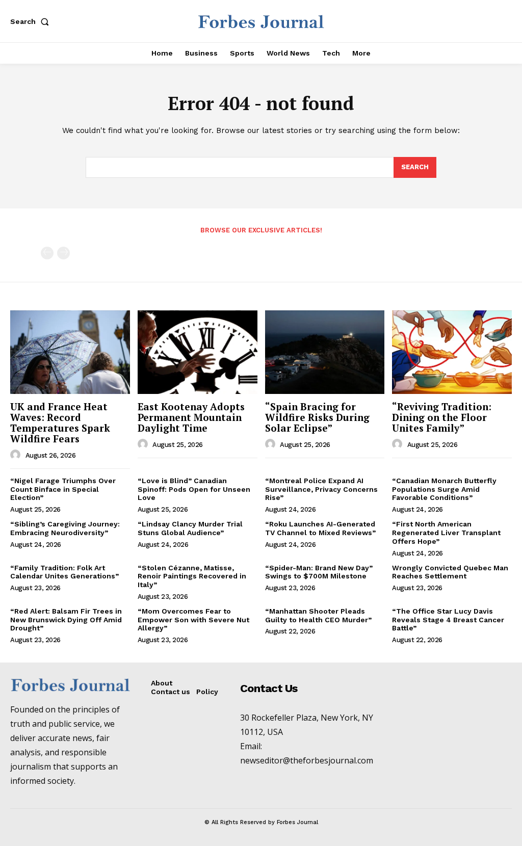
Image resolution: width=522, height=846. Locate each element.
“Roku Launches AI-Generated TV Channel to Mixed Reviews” (320, 528)
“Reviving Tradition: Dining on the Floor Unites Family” (441, 417)
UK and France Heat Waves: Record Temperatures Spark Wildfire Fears (60, 422)
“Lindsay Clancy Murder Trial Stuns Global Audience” (190, 528)
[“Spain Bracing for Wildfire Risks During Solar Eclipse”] (325, 352)
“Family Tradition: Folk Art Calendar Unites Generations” (64, 572)
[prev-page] (47, 253)
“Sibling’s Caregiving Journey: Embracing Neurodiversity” (65, 528)
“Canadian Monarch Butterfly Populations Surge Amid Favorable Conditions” (444, 489)
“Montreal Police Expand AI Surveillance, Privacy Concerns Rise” (321, 489)
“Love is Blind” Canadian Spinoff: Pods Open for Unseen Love (194, 489)
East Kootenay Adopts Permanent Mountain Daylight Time (191, 417)
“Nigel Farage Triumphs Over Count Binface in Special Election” (63, 489)
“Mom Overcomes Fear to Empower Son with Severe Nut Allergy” (193, 619)
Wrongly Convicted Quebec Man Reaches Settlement (450, 572)
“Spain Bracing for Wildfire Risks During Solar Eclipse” (317, 417)
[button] (31, 21)
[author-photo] (16, 455)
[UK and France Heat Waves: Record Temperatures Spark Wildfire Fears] (70, 352)
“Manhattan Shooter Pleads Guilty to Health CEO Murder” (318, 615)
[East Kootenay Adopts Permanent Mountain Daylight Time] (197, 352)
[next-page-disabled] (63, 253)
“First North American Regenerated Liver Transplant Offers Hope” (446, 532)
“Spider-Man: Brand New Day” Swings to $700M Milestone (319, 572)
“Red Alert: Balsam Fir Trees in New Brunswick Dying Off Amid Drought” (66, 619)
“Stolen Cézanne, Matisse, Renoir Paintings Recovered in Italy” (192, 576)
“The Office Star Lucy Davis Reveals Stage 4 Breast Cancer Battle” (448, 619)
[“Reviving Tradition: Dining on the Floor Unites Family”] (452, 352)
